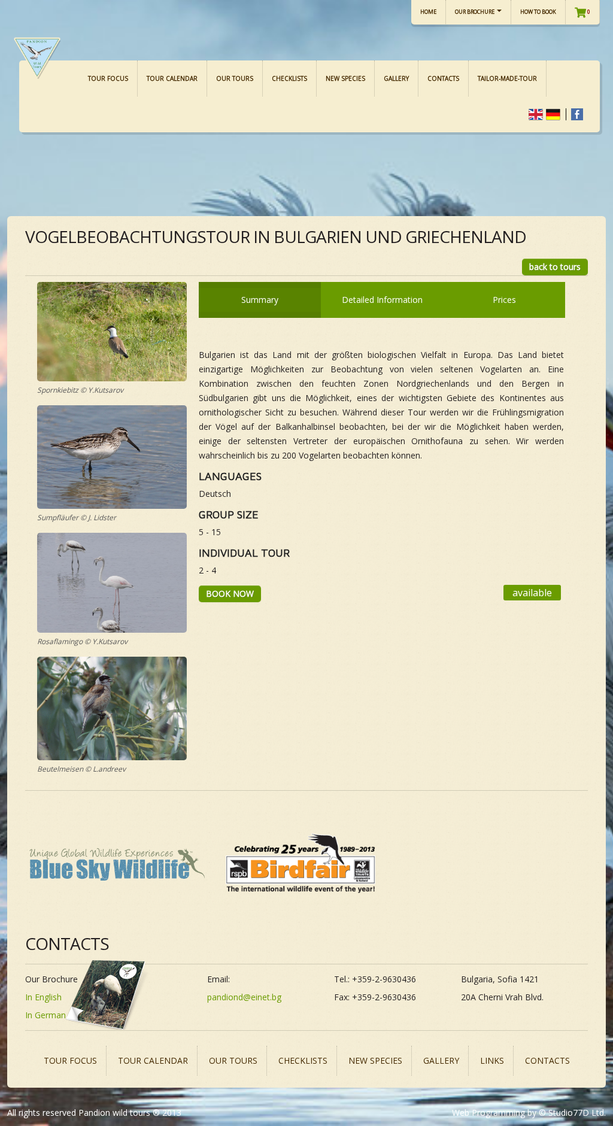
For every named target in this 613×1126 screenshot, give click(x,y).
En (536, 114)
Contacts (443, 78)
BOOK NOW (230, 593)
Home (428, 12)
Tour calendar (172, 78)
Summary (259, 299)
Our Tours (234, 78)
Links (492, 1060)
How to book (538, 12)
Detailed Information (382, 299)
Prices (504, 299)
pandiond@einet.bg (244, 997)
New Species (345, 78)
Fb (577, 114)
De (553, 114)
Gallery (396, 78)
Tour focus (108, 78)
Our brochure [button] (475, 12)
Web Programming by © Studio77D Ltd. (529, 1112)
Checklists (289, 78)
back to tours (555, 266)
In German (45, 1015)
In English (43, 997)
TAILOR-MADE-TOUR (507, 78)
